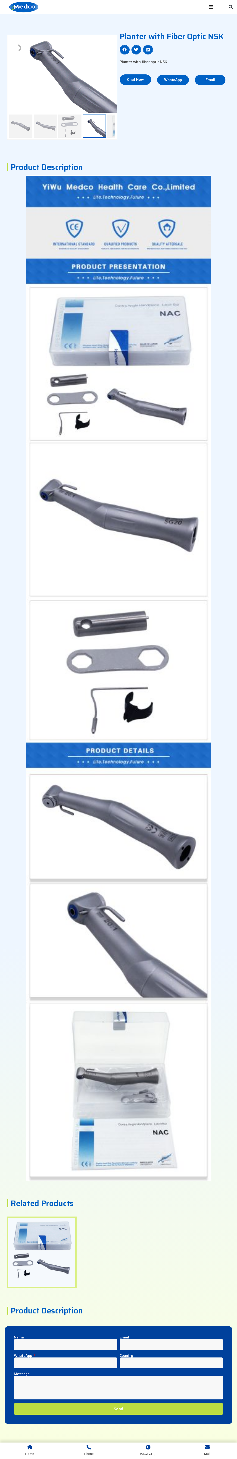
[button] (231, 7)
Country (126, 1355)
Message (22, 1374)
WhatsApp (23, 1355)
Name (19, 1337)
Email (124, 1337)
